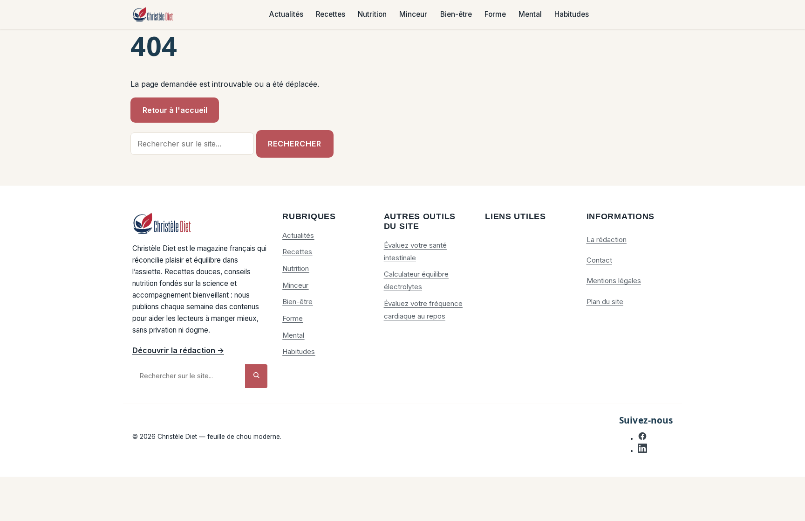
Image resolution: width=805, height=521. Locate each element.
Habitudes (571, 14)
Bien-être (456, 14)
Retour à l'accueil (175, 110)
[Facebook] (642, 438)
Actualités (286, 14)
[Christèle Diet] (153, 15)
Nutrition (372, 14)
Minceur (413, 14)
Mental (530, 14)
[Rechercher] (256, 376)
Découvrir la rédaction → (178, 350)
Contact (599, 260)
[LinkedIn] (642, 450)
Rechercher (294, 143)
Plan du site (605, 301)
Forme (495, 14)
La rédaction (607, 239)
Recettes (330, 14)
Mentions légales (614, 280)
